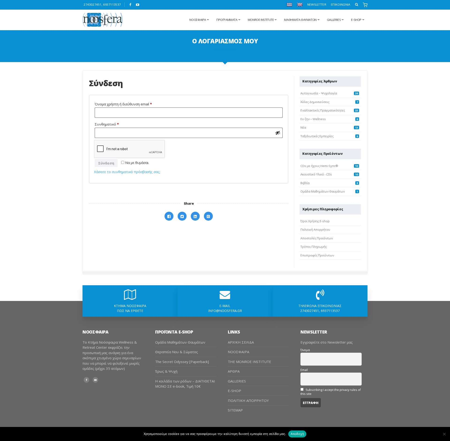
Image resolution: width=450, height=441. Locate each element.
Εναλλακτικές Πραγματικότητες (322, 110)
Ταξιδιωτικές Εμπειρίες (317, 136)
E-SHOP (234, 390)
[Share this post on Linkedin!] (195, 216)
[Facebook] (130, 5)
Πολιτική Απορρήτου (315, 229)
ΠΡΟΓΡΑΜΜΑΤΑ (226, 20)
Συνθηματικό (115, 124)
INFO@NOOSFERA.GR (225, 310)
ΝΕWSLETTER (316, 4)
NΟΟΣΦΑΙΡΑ (197, 20)
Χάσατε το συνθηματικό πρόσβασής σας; (127, 171)
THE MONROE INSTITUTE (249, 361)
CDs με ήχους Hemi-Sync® (319, 166)
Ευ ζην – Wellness (313, 119)
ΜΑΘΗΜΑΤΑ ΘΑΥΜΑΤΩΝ (300, 20)
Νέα (303, 127)
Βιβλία (305, 183)
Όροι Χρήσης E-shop (315, 221)
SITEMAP (235, 410)
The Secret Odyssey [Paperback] (182, 361)
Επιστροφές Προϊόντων (317, 255)
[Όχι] (444, 434)
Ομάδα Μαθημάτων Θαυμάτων (322, 191)
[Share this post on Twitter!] (182, 216)
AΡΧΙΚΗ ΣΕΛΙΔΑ (241, 342)
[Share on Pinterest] (208, 216)
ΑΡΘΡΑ (234, 371)
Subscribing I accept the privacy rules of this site (330, 392)
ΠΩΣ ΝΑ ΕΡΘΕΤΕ (130, 310)
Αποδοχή (297, 434)
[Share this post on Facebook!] (169, 216)
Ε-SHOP (356, 20)
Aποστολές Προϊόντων (316, 238)
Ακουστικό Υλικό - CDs (316, 174)
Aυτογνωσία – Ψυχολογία (318, 93)
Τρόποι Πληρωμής (313, 247)
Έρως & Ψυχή (166, 371)
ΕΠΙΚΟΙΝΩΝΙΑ (340, 4)
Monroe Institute (261, 20)
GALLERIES (334, 20)
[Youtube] (137, 5)
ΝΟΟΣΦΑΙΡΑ (238, 351)
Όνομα (305, 350)
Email (304, 370)
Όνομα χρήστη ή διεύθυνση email (132, 103)
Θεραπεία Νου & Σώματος (176, 351)
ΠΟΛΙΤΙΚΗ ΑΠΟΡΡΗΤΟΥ (248, 400)
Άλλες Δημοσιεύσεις (314, 102)
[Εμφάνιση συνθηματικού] (277, 132)
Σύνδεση (106, 163)
